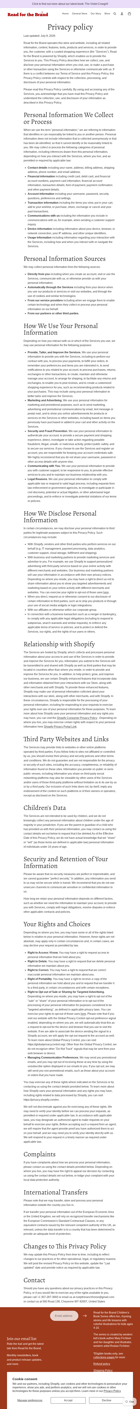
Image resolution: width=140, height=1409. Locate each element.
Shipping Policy (103, 1370)
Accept (68, 1400)
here (106, 592)
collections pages (104, 1357)
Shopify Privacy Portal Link (60, 726)
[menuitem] (107, 13)
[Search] (114, 13)
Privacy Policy (112, 1391)
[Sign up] (85, 1316)
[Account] (122, 13)
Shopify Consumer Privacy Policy (77, 717)
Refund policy (101, 1363)
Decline (106, 1400)
